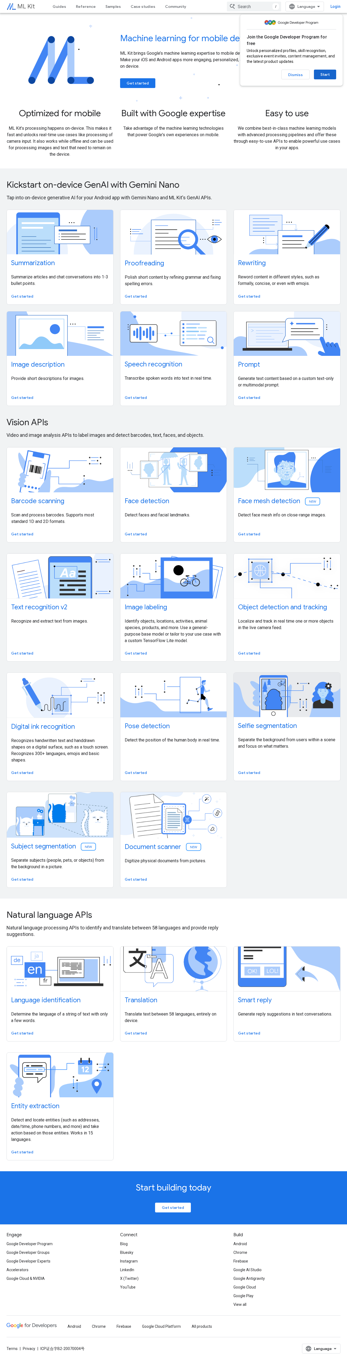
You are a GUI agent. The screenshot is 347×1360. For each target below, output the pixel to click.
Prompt (249, 364)
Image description (38, 364)
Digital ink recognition (43, 727)
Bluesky (126, 1252)
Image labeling (146, 607)
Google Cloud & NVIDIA (26, 1278)
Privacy (29, 1348)
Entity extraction (35, 1106)
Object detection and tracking (282, 607)
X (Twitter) (129, 1278)
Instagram (129, 1261)
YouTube (128, 1287)
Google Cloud (244, 1287)
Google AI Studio (247, 1270)
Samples (113, 6)
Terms (12, 1348)
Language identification (46, 1000)
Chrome (240, 1252)
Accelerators (17, 1270)
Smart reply (255, 1000)
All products (202, 1326)
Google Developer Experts (28, 1261)
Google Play (243, 1296)
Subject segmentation (52, 846)
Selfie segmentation (267, 726)
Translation (141, 1000)
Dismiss (295, 74)
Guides (59, 6)
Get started (138, 83)
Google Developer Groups (28, 1252)
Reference (86, 6)
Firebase (240, 1261)
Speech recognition (153, 364)
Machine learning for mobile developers (196, 38)
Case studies (143, 6)
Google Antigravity (249, 1278)
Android (240, 1244)
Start (325, 74)
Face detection (147, 501)
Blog (124, 1244)
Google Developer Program (30, 1244)
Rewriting (252, 263)
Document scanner (161, 847)
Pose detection (147, 726)
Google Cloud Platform (161, 1326)
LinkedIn (127, 1270)
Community (175, 6)
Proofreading (144, 263)
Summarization (33, 263)
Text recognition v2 (39, 607)
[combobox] (254, 6)
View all (239, 1304)
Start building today (173, 1187)
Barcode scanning (37, 501)
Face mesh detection (277, 501)
